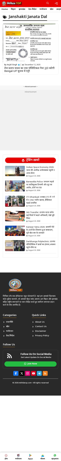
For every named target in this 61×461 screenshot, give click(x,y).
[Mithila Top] (12, 3)
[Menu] (56, 3)
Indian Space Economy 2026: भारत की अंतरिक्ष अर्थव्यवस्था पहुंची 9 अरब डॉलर (40, 170)
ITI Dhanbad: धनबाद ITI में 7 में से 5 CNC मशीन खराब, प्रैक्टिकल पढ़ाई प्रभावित (40, 200)
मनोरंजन (43, 9)
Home (5, 9)
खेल (51, 9)
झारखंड (22, 9)
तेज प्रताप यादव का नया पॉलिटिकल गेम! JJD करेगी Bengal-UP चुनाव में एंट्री (29, 70)
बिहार (13, 9)
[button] (48, 3)
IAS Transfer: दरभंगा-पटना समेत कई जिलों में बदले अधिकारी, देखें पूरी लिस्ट (40, 215)
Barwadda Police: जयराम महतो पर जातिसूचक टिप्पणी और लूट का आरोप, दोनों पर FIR (40, 184)
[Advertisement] (30, 120)
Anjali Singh (12, 65)
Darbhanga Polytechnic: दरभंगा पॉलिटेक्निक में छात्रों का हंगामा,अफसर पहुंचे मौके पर (40, 244)
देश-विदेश (32, 9)
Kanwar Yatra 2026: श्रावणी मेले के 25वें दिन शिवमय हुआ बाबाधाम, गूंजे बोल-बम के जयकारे (40, 230)
